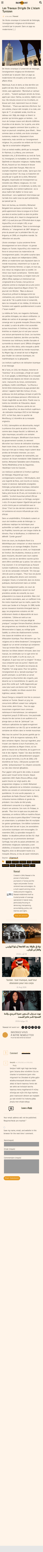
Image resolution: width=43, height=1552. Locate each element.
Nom (9, 1140)
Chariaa (8, 862)
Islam (28, 862)
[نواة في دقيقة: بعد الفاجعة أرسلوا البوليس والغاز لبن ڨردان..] (21, 933)
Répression (6, 865)
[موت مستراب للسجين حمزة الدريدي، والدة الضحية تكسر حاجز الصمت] (21, 1001)
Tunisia (33, 865)
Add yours (26, 1052)
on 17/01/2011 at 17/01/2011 (24, 1062)
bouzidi (12, 1062)
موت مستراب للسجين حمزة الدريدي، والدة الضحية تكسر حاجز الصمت (22, 1015)
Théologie (26, 865)
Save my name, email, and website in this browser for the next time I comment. (20, 1132)
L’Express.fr (13, 858)
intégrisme (23, 862)
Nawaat (15, 16)
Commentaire (12, 1158)
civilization (15, 862)
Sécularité (19, 865)
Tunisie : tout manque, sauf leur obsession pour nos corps (21, 981)
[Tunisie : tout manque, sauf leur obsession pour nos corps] (21, 967)
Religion (12, 865)
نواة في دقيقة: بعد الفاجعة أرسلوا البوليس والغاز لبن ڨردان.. (23, 948)
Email (9, 1149)
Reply (14, 1065)
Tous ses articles (21, 915)
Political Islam (36, 862)
